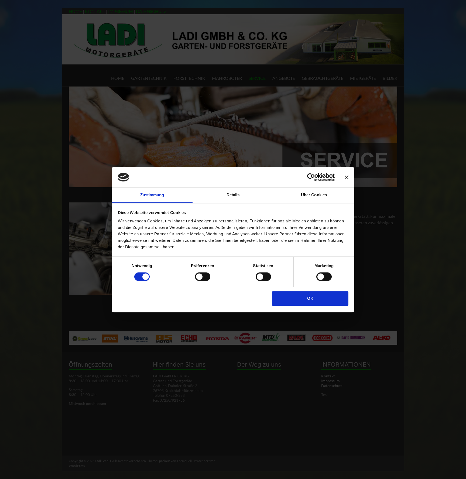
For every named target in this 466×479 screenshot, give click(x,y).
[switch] (202, 276)
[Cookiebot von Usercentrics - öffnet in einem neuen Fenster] (311, 177)
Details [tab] (233, 195)
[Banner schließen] (346, 177)
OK (310, 298)
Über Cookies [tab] (314, 195)
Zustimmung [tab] (152, 195)
